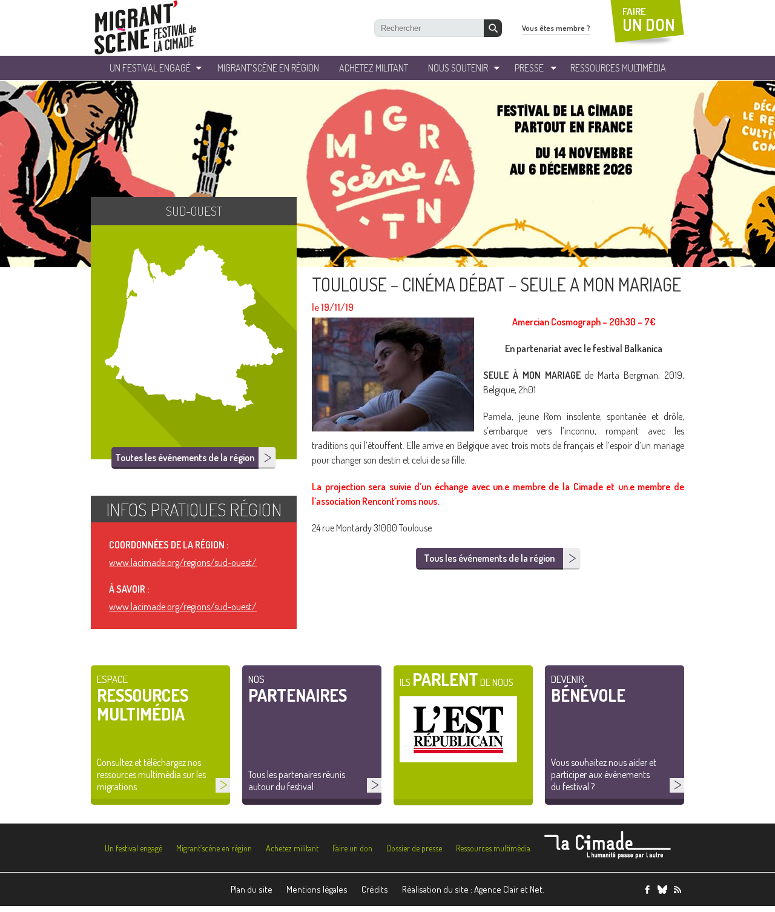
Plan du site (251, 889)
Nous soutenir (458, 68)
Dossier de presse (414, 848)
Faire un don (352, 848)
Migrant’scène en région (214, 848)
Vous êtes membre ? (556, 28)
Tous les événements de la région (489, 558)
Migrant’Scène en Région (268, 68)
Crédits (374, 889)
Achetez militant (373, 68)
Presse (529, 68)
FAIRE (648, 20)
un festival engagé (150, 68)
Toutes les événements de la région (184, 457)
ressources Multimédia (618, 68)
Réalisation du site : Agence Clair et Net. (473, 889)
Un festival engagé (133, 848)
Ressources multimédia (493, 848)
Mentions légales (317, 889)
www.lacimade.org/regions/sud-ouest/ (183, 562)
